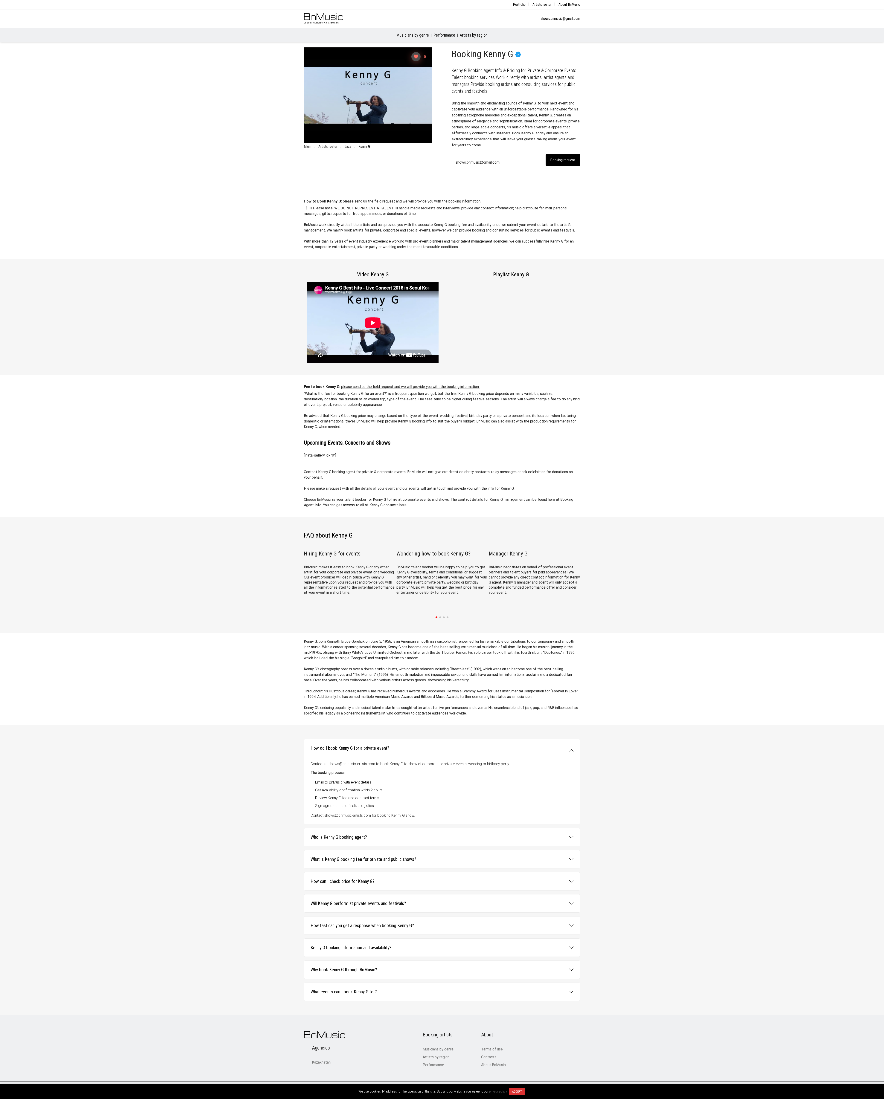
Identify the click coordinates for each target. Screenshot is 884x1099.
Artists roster (542, 4)
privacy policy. (498, 1091)
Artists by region (474, 35)
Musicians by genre (412, 35)
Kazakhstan (321, 1062)
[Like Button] (416, 56)
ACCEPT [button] (517, 1091)
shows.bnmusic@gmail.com (560, 18)
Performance (444, 35)
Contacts (488, 1057)
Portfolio (519, 4)
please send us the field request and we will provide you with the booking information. (412, 201)
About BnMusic (569, 4)
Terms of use (492, 1049)
